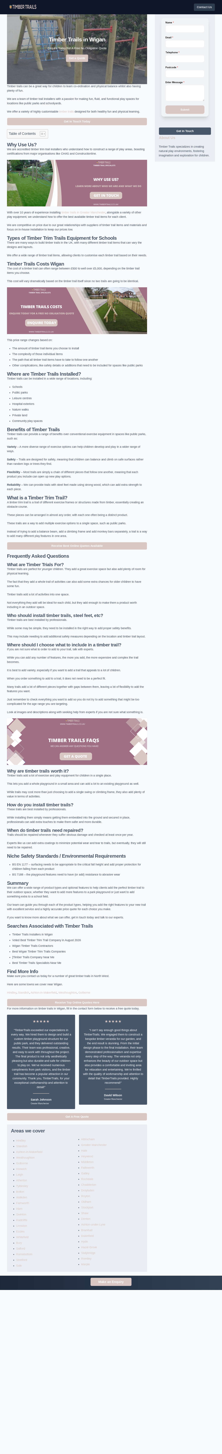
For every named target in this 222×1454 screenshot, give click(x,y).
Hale (84, 1150)
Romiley (86, 1258)
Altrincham (88, 1139)
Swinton (21, 1214)
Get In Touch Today (77, 121)
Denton (85, 1218)
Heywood (87, 1156)
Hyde (84, 1241)
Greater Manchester (94, 1145)
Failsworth (87, 1167)
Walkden (21, 1197)
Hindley (11, 992)
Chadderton (88, 1184)
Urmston (21, 1225)
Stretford (21, 1260)
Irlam (19, 1208)
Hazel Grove (89, 1247)
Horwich (21, 1169)
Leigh (19, 1174)
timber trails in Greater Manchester (83, 212)
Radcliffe (21, 1220)
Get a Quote (77, 58)
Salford (20, 1248)
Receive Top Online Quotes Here (77, 1002)
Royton (85, 1196)
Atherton (21, 1180)
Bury (19, 1242)
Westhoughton (67, 992)
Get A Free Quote (77, 1116)
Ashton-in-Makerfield (44, 992)
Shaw (84, 1213)
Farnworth (22, 1203)
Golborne (84, 992)
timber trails (66, 111)
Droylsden (87, 1190)
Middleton (87, 1162)
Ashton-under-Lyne (93, 1224)
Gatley (85, 1173)
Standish (23, 992)
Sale (19, 1265)
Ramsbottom (24, 1254)
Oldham (86, 1201)
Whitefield (22, 1237)
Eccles (20, 1231)
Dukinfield (87, 1236)
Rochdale (87, 1179)
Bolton (20, 1191)
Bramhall (86, 1230)
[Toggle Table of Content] (41, 134)
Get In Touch (185, 131)
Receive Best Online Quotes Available (77, 545)
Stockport (87, 1207)
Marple (85, 1264)
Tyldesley (22, 1186)
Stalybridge (88, 1253)
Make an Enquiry (111, 1282)
